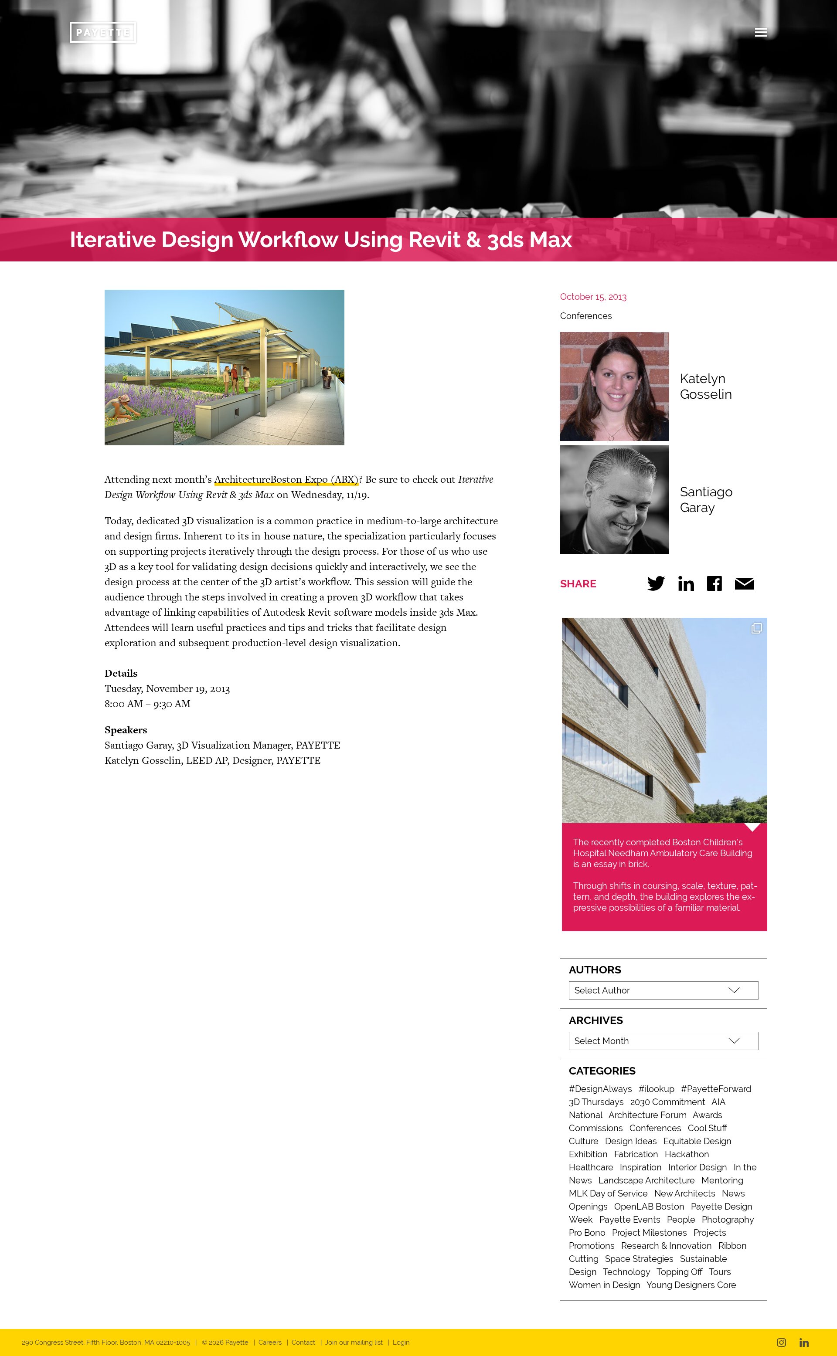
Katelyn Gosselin (706, 386)
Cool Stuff (707, 1128)
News (733, 1193)
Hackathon (687, 1154)
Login (401, 1342)
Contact (303, 1342)
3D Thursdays (596, 1102)
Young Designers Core (691, 1285)
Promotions (592, 1246)
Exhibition (588, 1154)
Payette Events (629, 1219)
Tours (720, 1272)
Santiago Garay (706, 499)
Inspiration (641, 1167)
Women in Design (604, 1285)
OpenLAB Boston (649, 1206)
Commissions (596, 1128)
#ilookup (656, 1089)
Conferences (586, 316)
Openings (588, 1206)
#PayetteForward (716, 1089)
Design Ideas (631, 1141)
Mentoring (722, 1180)
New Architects (684, 1193)
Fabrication (636, 1154)
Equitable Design (697, 1141)
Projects (710, 1232)
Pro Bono (587, 1232)
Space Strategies (639, 1259)
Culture (584, 1141)
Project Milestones (649, 1232)
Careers (270, 1342)
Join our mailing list (354, 1342)
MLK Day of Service (608, 1193)
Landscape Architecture (647, 1180)
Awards (707, 1115)
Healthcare (591, 1167)
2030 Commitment (667, 1102)
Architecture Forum (648, 1115)
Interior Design (697, 1167)
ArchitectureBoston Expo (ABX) (286, 479)
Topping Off (680, 1272)
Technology (626, 1272)
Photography (728, 1219)
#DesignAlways (600, 1089)
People (681, 1219)
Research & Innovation (666, 1246)
